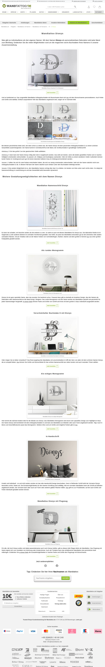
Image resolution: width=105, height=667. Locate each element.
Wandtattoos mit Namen (24, 26)
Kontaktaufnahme (44, 597)
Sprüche (13, 12)
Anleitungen (25, 23)
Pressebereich (60, 597)
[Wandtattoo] (16, 6)
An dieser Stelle (27, 301)
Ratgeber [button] (98, 12)
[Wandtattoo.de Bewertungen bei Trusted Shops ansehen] (79, 605)
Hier (18, 362)
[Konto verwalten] (89, 7)
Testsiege (60, 601)
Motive (41, 12)
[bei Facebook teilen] (53, 566)
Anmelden (18, 606)
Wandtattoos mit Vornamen (39, 26)
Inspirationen (96, 603)
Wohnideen (96, 609)
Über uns (60, 594)
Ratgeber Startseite (9, 23)
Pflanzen (33, 12)
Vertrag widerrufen (60, 604)
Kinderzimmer (52, 12)
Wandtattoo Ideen (40, 23)
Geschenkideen (97, 23)
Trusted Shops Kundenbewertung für (39, 619)
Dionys (54, 26)
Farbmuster (44, 601)
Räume (4, 12)
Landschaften (77, 12)
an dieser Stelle (23, 552)
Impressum (44, 607)
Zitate (88, 12)
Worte (22, 12)
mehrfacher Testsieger (79, 1)
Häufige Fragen (44, 594)
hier (67, 97)
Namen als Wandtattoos (78, 23)
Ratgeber (13, 26)
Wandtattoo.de (5, 26)
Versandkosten (44, 604)
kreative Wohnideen (58, 23)
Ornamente (65, 12)
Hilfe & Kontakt (98, 1)
